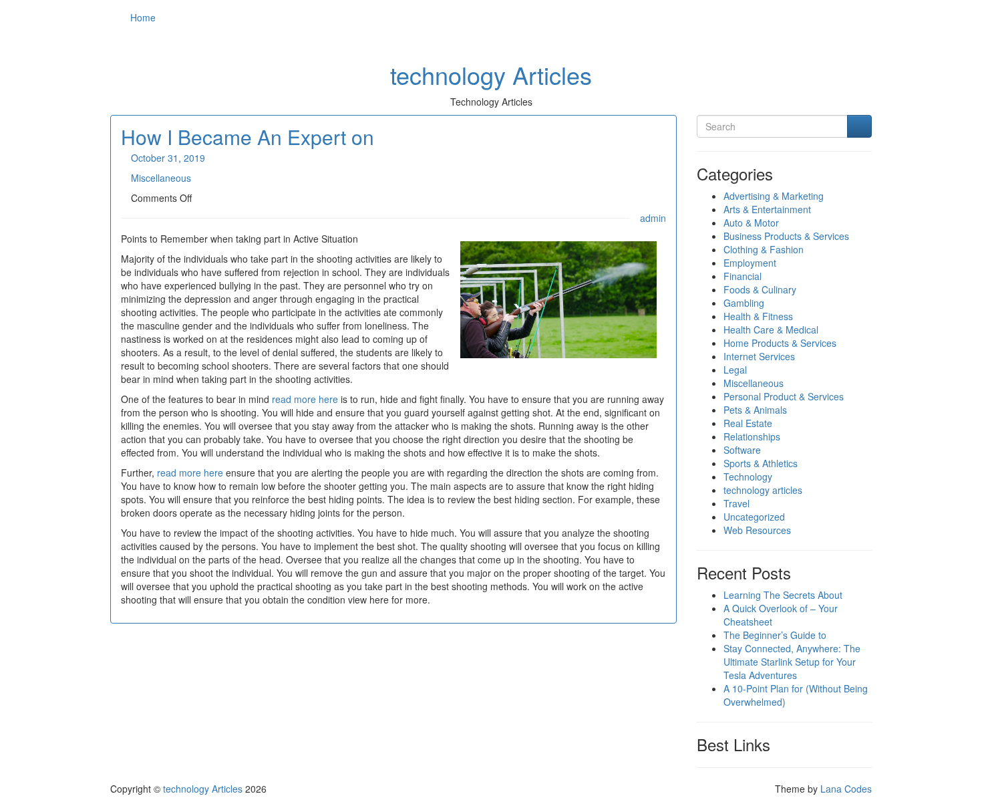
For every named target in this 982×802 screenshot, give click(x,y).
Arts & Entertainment (767, 209)
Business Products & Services (786, 236)
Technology (747, 476)
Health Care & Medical (770, 329)
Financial (742, 276)
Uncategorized (754, 516)
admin (653, 218)
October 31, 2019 (168, 157)
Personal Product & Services (783, 396)
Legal (735, 369)
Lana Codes (846, 788)
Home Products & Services (779, 343)
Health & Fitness (758, 316)
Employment (749, 262)
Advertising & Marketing (773, 196)
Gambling (743, 302)
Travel (736, 503)
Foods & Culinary (759, 289)
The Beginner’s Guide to (774, 635)
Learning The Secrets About (782, 595)
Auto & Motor (751, 222)
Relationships (751, 436)
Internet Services (759, 356)
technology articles (762, 490)
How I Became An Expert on (247, 136)
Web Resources (757, 530)
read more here (305, 399)
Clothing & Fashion (763, 249)
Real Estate (747, 423)
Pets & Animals (755, 409)
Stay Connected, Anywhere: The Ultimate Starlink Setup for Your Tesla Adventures (791, 662)
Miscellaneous (161, 177)
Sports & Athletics (760, 463)
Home (143, 17)
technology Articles (491, 74)
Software (742, 449)
